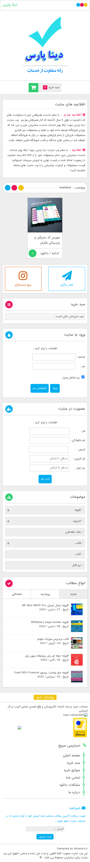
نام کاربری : (77, 459)
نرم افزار (76, 565)
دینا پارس (10, 5)
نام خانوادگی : (77, 440)
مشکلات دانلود (69, 784)
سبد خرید (73, 762)
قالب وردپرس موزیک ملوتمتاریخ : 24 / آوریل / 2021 (53, 641)
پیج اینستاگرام (23, 285)
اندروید (77, 521)
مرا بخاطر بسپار (72, 378)
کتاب (78, 554)
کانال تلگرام (66, 285)
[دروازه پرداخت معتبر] (80, 737)
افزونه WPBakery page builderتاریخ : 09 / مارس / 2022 (50, 624)
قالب (78, 543)
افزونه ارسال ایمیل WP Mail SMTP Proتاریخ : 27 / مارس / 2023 (45, 607)
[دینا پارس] (45, 44)
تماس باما (73, 777)
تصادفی (17, 594)
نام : (78, 431)
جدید (73, 594)
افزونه (78, 510)
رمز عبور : (77, 468)
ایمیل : (77, 449)
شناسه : (80, 357)
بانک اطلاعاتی (73, 532)
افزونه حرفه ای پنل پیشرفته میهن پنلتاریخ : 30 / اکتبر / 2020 (47, 658)
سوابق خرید (71, 770)
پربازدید (45, 594)
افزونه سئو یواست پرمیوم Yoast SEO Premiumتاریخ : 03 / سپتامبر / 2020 (41, 675)
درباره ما (74, 792)
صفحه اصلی (71, 755)
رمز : (80, 366)
